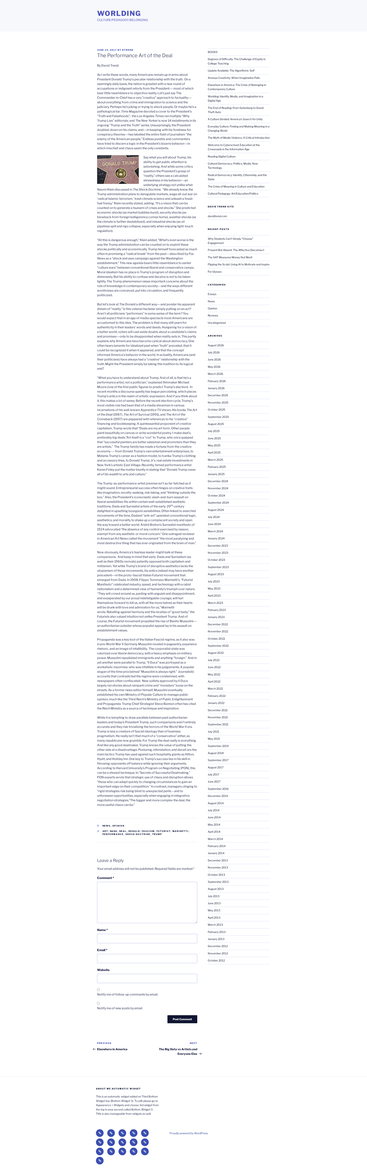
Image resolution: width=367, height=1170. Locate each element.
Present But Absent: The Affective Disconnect (236, 250)
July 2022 (213, 660)
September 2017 (218, 760)
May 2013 (214, 910)
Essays (212, 294)
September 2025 (218, 416)
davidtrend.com (217, 216)
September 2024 (218, 502)
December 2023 (218, 545)
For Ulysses (215, 271)
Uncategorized (217, 322)
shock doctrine (137, 834)
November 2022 (218, 631)
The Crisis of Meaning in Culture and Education (236, 186)
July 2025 (214, 431)
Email (102, 950)
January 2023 (216, 617)
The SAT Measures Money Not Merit (230, 257)
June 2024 (214, 524)
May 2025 (214, 445)
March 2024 (215, 531)
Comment (105, 878)
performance (113, 834)
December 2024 (218, 481)
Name (102, 930)
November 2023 (218, 552)
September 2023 (218, 567)
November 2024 (218, 488)
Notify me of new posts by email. (120, 1008)
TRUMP (157, 834)
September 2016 (218, 788)
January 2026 (216, 388)
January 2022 (216, 702)
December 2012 (218, 946)
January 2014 (216, 853)
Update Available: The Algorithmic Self (231, 70)
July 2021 (213, 731)
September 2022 (218, 645)
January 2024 (216, 538)
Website (103, 970)
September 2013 (218, 881)
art (105, 831)
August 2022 (216, 652)
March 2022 (215, 688)
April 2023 (214, 595)
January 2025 (216, 474)
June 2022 (214, 667)
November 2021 (218, 717)
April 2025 (214, 452)
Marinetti (180, 831)
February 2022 (217, 695)
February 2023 (217, 609)
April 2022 (214, 681)
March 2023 (215, 602)
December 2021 (218, 710)
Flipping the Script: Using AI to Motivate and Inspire (239, 264)
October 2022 (216, 638)
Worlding (119, 13)
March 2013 (215, 924)
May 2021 (214, 738)
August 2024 (216, 509)
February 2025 (217, 466)
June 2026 (214, 359)
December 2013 (218, 860)
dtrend (127, 50)
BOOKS (213, 52)
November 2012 (218, 953)
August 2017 (215, 767)
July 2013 (213, 896)
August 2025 (216, 424)
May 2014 (214, 824)
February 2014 (217, 846)
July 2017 (213, 774)
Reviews (213, 315)
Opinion (118, 825)
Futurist (164, 831)
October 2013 (216, 874)
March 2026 (215, 373)
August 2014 (216, 803)
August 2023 (216, 574)
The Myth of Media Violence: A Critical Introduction (239, 137)
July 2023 (214, 581)
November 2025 (218, 402)
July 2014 (213, 810)
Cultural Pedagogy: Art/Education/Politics (233, 193)
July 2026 (214, 352)
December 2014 (218, 795)
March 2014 (215, 839)
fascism (148, 831)
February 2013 (217, 932)
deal (123, 831)
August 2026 (216, 345)
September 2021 (218, 724)
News (106, 825)
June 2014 (214, 817)
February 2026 (217, 381)
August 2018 (216, 753)
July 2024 (214, 517)
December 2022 (218, 624)
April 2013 (214, 917)
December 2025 (218, 395)
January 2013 (216, 939)
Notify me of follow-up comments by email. (127, 994)
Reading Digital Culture (221, 156)
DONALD (134, 831)
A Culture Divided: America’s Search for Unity (235, 119)
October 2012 (216, 960)
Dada (114, 831)
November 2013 (218, 867)
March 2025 (215, 459)
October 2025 (216, 409)
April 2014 (214, 831)
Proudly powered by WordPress (189, 1133)
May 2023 (214, 588)
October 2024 (216, 495)
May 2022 (214, 674)
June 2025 (214, 438)
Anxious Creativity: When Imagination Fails (234, 77)
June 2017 (214, 781)
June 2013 (214, 903)
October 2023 (216, 559)
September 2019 (218, 746)
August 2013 (216, 888)
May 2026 (214, 366)
